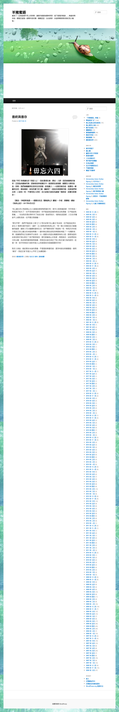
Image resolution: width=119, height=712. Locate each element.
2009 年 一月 (90, 604)
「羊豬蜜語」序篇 (92, 118)
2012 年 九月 (90, 503)
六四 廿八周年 (33, 257)
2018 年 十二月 (91, 356)
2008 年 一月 (90, 633)
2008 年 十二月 (91, 606)
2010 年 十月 (90, 555)
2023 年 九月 (90, 271)
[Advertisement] (59, 80)
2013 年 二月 (90, 491)
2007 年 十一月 (91, 638)
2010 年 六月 (90, 562)
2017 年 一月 (90, 391)
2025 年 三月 (90, 227)
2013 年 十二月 (91, 467)
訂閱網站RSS (90, 681)
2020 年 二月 (90, 339)
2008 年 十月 (90, 611)
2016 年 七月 (90, 400)
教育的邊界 (90, 156)
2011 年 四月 (90, 543)
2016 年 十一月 (91, 396)
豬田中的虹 (90, 135)
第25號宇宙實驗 (91, 160)
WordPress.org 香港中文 (94, 686)
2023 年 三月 (90, 285)
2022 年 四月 (90, 312)
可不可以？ (97, 181)
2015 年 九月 (90, 420)
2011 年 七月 (90, 538)
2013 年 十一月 (91, 469)
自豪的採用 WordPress (59, 704)
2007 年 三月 (90, 658)
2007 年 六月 (90, 650)
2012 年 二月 (90, 521)
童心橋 (88, 151)
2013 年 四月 (90, 486)
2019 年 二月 (90, 352)
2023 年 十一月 (91, 266)
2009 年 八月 (90, 587)
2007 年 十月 (90, 641)
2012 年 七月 (90, 508)
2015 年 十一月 (91, 418)
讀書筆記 (89, 130)
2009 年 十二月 (91, 577)
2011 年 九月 (90, 533)
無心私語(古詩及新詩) (93, 123)
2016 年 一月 (90, 413)
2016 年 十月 (90, 398)
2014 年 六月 (90, 452)
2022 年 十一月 (91, 295)
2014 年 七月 (90, 450)
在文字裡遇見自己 (92, 165)
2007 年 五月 (90, 653)
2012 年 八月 (90, 506)
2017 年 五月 (90, 381)
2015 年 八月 (90, 423)
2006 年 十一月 (91, 668)
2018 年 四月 (90, 364)
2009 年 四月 (90, 597)
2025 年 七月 (90, 217)
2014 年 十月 (90, 442)
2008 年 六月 (90, 621)
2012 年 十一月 (91, 499)
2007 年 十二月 (91, 636)
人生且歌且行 (90, 158)
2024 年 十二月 (91, 234)
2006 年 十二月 (91, 665)
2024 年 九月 (90, 241)
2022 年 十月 (90, 298)
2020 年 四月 (90, 334)
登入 (87, 679)
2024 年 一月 (90, 261)
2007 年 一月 (90, 663)
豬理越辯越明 (90, 132)
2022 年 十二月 (91, 293)
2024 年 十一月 (91, 236)
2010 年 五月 (90, 565)
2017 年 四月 (90, 383)
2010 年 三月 (90, 570)
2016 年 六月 (90, 403)
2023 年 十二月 (91, 263)
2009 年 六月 (90, 592)
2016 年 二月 (90, 410)
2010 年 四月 (90, 567)
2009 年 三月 (90, 599)
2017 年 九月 (90, 374)
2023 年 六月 (90, 278)
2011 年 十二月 (91, 525)
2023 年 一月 (90, 290)
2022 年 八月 (90, 302)
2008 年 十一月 (91, 609)
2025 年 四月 (90, 224)
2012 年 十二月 (91, 496)
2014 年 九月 (90, 445)
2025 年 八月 (90, 214)
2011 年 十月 (90, 530)
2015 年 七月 (90, 425)
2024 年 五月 (90, 251)
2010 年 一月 (90, 574)
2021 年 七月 (90, 327)
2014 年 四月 (90, 457)
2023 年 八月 (90, 273)
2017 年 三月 (90, 386)
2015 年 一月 (90, 435)
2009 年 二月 (90, 601)
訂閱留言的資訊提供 (93, 684)
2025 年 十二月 (91, 212)
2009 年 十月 (90, 582)
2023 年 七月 (90, 276)
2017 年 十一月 (91, 371)
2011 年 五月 (90, 540)
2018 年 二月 (90, 366)
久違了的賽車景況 (99, 203)
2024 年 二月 (90, 258)
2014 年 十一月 (91, 440)
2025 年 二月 (90, 229)
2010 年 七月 (90, 560)
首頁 (14, 101)
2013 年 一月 (90, 494)
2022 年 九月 (90, 300)
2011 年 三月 (90, 545)
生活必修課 (90, 163)
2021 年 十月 (90, 325)
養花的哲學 (97, 186)
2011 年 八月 (90, 535)
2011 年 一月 (90, 550)
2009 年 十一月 (91, 579)
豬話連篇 (89, 137)
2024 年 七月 (90, 246)
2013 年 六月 (90, 481)
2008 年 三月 (90, 628)
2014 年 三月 (90, 459)
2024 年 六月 (90, 249)
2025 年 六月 (90, 219)
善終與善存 (19, 117)
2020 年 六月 (90, 332)
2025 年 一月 (90, 231)
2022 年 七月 (90, 305)
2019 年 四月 (90, 349)
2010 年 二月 (90, 572)
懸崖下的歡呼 (90, 170)
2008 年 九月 (90, 614)
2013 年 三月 (90, 489)
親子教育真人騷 (98, 191)
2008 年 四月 (90, 626)
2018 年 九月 (90, 361)
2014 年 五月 (90, 454)
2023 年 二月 (90, 288)
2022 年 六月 (90, 307)
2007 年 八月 (90, 646)
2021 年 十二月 (91, 322)
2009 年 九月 (90, 584)
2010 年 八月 (90, 557)
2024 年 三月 (90, 256)
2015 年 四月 (90, 430)
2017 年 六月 (90, 378)
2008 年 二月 (90, 631)
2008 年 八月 (90, 616)
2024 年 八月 (90, 244)
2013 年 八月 (90, 476)
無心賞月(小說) (91, 125)
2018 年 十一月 (91, 359)
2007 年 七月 (90, 648)
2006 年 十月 (90, 670)
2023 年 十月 (90, 268)
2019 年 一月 (90, 354)
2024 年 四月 (90, 254)
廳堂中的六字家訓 (92, 153)
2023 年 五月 (90, 280)
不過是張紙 (90, 168)
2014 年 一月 (90, 464)
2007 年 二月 (90, 660)
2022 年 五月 (90, 310)
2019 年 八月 (90, 344)
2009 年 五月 (90, 594)
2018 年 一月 (90, 369)
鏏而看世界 (20, 257)
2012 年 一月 (90, 523)
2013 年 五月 (90, 484)
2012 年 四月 (90, 516)
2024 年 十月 (90, 239)
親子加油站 (90, 127)
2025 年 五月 (90, 222)
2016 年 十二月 (91, 393)
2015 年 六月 (90, 427)
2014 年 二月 (90, 462)
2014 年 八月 (90, 447)
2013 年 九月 (90, 474)
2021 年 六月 (90, 329)
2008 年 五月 (90, 623)
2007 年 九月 (90, 643)
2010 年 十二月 (91, 552)
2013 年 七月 (90, 479)
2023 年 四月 (90, 283)
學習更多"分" (90, 120)
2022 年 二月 (90, 317)
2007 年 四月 (90, 655)
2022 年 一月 (90, 320)
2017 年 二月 (90, 388)
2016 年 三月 (90, 408)
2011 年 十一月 (91, 528)
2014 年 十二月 (91, 437)
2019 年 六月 (90, 347)
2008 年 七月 (90, 619)
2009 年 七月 (90, 589)
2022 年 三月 (90, 315)
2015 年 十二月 (91, 415)
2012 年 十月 (90, 501)
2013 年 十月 (90, 472)
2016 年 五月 (90, 405)
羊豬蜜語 (19, 12)
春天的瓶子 (90, 148)
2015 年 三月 (90, 432)
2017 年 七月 (90, 376)
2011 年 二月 (90, 548)
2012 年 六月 (90, 511)
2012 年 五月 (90, 513)
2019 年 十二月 (91, 342)
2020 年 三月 (90, 337)
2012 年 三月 (90, 518)
